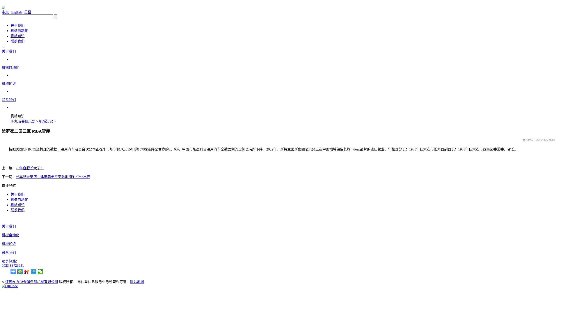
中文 (5, 12)
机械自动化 (19, 31)
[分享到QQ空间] (20, 271)
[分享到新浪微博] (27, 271)
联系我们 (18, 41)
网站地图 (137, 282)
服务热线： (10, 261)
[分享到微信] (40, 271)
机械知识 (18, 36)
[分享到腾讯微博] (33, 271)
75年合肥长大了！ (30, 168)
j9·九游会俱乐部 (23, 121)
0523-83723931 (13, 265)
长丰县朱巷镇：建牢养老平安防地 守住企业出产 (53, 177)
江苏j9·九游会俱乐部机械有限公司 (31, 282)
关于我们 (18, 25)
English (16, 12)
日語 (27, 12)
